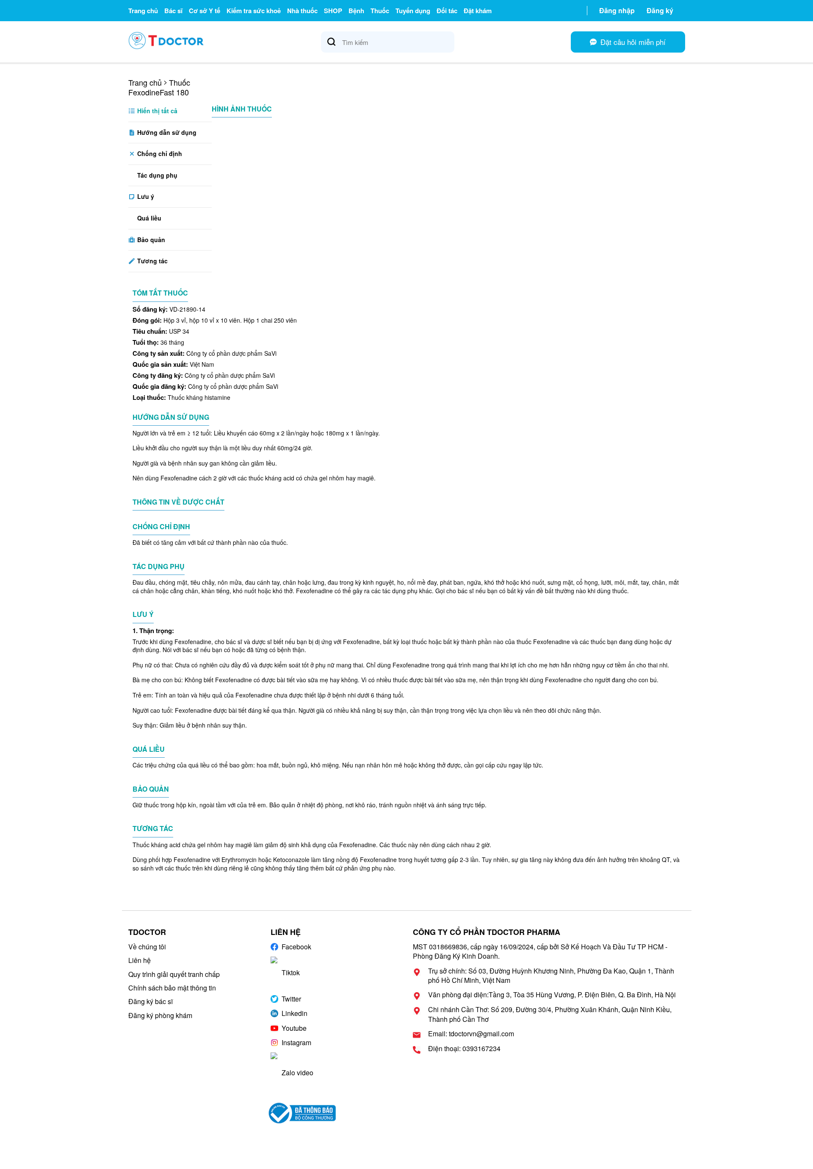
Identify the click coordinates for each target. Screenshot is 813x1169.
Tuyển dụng (412, 10)
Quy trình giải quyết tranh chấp (174, 974)
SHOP (333, 10)
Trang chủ (143, 10)
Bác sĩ (173, 10)
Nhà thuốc (302, 10)
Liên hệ (139, 960)
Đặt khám (478, 10)
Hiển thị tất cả (156, 110)
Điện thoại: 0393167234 (464, 1048)
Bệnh (356, 10)
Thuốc (380, 10)
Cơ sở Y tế (204, 10)
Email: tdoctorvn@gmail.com (471, 1033)
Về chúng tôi (147, 946)
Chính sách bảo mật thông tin (172, 988)
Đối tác (447, 10)
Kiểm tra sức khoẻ (254, 10)
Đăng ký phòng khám (160, 1015)
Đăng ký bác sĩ (150, 1001)
